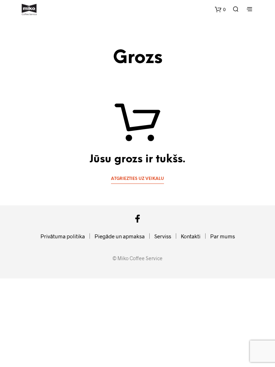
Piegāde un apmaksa (120, 236)
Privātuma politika (62, 236)
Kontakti (191, 236)
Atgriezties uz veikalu (137, 179)
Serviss (162, 236)
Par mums (222, 236)
